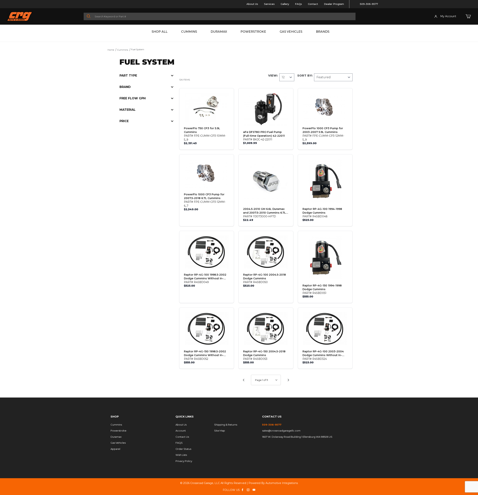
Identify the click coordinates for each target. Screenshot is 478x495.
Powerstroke (253, 31)
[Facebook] (242, 489)
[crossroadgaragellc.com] (45, 16)
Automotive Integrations (282, 483)
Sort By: (305, 75)
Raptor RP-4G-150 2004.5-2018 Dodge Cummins (264, 353)
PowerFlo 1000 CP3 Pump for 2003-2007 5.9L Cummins (322, 130)
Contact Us (182, 436)
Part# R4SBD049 (196, 282)
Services (269, 3)
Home (111, 49)
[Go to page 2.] (288, 379)
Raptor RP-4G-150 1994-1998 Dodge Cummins (322, 287)
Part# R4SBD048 (315, 216)
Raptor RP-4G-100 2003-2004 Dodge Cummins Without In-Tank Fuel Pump (323, 353)
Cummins (189, 31)
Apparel (115, 448)
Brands (322, 31)
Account (181, 430)
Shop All (159, 31)
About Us (252, 3)
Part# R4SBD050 (255, 282)
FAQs (298, 3)
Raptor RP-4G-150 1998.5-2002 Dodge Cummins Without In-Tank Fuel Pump (205, 353)
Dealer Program (334, 3)
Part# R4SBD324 (314, 359)
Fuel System (137, 49)
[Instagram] (248, 489)
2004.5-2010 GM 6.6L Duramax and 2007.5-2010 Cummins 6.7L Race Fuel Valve (264, 211)
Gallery (285, 3)
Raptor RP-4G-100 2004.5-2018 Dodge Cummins (264, 276)
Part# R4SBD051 (314, 293)
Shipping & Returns (225, 424)
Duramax (219, 31)
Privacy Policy (184, 461)
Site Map (219, 430)
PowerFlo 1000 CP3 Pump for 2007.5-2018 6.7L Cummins (204, 196)
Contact (313, 3)
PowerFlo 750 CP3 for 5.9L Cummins (202, 130)
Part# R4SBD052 (196, 359)
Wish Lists (181, 454)
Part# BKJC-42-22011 (257, 139)
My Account (448, 16)
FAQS (179, 442)
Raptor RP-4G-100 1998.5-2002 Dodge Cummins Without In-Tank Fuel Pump (205, 276)
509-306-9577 (369, 3)
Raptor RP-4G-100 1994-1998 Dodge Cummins (322, 210)
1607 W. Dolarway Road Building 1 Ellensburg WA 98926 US (297, 436)
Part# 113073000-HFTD (259, 216)
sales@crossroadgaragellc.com (281, 430)
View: (273, 75)
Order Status (183, 448)
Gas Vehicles (291, 31)
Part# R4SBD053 (255, 359)
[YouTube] (254, 489)
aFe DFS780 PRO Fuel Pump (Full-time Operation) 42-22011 (264, 133)
